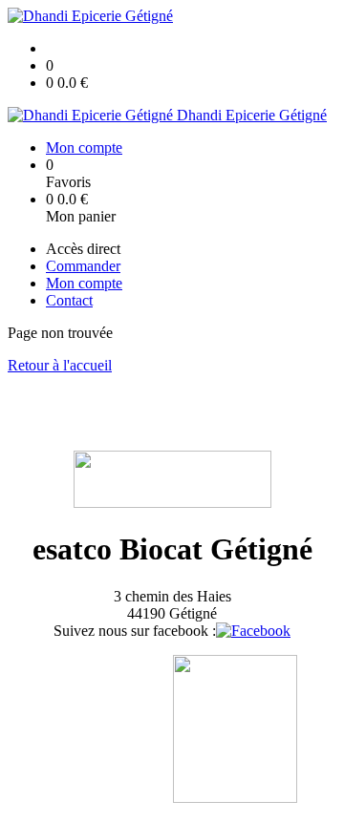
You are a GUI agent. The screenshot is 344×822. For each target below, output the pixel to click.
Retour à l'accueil (60, 365)
